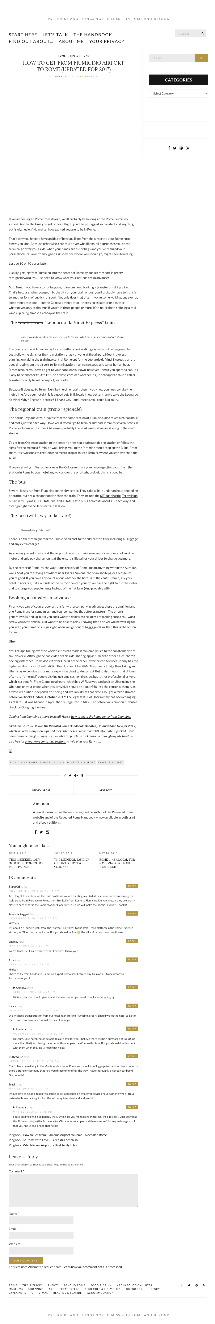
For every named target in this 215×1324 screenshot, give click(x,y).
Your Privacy (107, 41)
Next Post (106, 790)
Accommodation (100, 1292)
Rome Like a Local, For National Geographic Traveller (117, 863)
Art (51, 1289)
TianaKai (14, 886)
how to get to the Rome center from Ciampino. (101, 716)
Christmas (39, 1292)
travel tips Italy (110, 762)
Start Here (23, 34)
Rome (62, 56)
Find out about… (31, 41)
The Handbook (92, 34)
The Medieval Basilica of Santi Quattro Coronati (71, 863)
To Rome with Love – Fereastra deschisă (50, 1140)
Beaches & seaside (67, 1292)
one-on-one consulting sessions (45, 741)
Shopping (35, 1289)
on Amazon (90, 736)
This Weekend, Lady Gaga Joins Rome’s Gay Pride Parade (26, 863)
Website (15, 1244)
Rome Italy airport (81, 762)
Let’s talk (55, 34)
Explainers (17, 1292)
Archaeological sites (134, 1285)
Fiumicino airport (24, 762)
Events (53, 1285)
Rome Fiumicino (52, 762)
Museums (16, 1289)
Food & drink (101, 1285)
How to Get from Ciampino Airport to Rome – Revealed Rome (65, 1135)
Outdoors (134, 1289)
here (125, 736)
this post (27, 997)
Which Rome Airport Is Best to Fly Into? (50, 1145)
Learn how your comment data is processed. (92, 1267)
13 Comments (88, 76)
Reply (132, 886)
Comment (16, 1171)
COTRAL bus (46, 501)
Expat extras (69, 1289)
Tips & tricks (79, 56)
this (40, 1121)
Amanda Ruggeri (19, 914)
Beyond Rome (74, 1285)
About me (71, 41)
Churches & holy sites (103, 1289)
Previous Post (41, 790)
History (154, 1289)
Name (14, 1213)
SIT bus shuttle (110, 495)
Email (13, 1229)
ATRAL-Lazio (71, 501)
